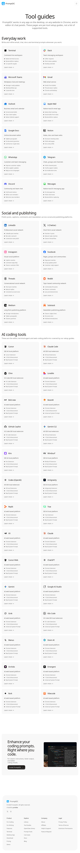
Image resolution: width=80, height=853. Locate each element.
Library (26, 822)
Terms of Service (64, 825)
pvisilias (15, 807)
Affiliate (43, 825)
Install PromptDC (15, 767)
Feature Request (46, 832)
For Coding (10, 822)
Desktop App (11, 835)
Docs (25, 838)
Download (10, 838)
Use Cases (27, 835)
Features (9, 828)
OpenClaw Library (29, 828)
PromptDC (14, 801)
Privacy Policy (63, 822)
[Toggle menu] (76, 3)
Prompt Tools (28, 832)
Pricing (9, 841)
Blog (25, 841)
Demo (8, 844)
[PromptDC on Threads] (11, 811)
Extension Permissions (65, 828)
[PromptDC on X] (7, 811)
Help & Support (46, 828)
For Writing (10, 825)
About (43, 822)
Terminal (9, 832)
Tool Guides (27, 825)
